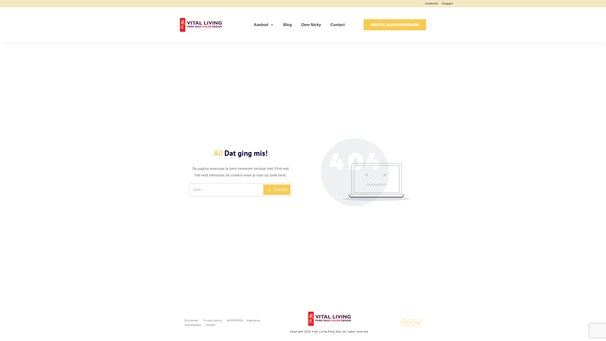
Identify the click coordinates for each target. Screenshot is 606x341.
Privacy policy (213, 320)
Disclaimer (192, 320)
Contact (210, 325)
